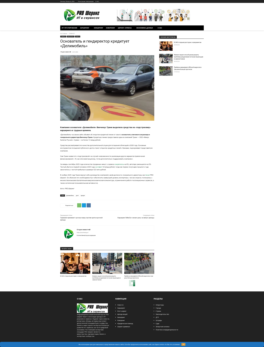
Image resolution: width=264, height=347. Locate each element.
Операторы (160, 305)
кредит (83, 195)
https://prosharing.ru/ (82, 232)
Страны (158, 311)
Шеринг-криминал (123, 327)
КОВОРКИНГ (64, 273)
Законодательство (162, 314)
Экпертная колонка (162, 327)
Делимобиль (70, 195)
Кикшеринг (121, 317)
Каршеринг (121, 308)
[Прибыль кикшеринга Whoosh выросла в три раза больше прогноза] (139, 263)
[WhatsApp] (79, 205)
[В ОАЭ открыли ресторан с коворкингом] (75, 263)
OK (183, 344)
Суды (157, 323)
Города (158, 308)
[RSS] (194, 1)
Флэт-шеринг (121, 311)
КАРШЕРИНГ (70, 36)
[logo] (92, 312)
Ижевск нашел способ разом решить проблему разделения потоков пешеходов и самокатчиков (106, 278)
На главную (63, 33)
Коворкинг (121, 320)
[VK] (89, 205)
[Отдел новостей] (68, 234)
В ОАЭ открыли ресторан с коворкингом (73, 276)
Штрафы (159, 320)
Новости (78, 36)
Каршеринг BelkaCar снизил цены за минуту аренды (135, 218)
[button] (201, 27)
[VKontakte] (200, 1)
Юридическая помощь (125, 323)
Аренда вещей (122, 314)
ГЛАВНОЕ (72, 33)
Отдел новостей (66, 52)
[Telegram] (197, 1)
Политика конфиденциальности (167, 330)
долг (77, 195)
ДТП (157, 317)
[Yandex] (202, 1)
